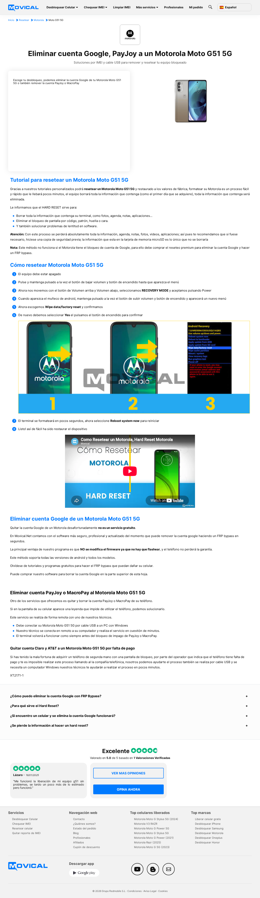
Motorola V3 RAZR (145, 823)
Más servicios (145, 7)
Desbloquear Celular (61, 7)
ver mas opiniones (128, 773)
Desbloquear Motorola (209, 833)
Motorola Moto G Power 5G (151, 828)
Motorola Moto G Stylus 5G (151, 833)
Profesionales (173, 7)
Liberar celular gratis (208, 819)
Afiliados (78, 842)
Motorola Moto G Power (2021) (154, 837)
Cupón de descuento (86, 847)
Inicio (11, 20)
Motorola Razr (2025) (147, 842)
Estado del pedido (84, 828)
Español (230, 7)
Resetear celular (22, 828)
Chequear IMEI (94, 7)
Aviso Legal (149, 891)
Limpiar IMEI (121, 7)
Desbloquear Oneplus (208, 837)
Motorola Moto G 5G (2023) (152, 847)
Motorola (39, 20)
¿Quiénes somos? (84, 823)
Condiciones (134, 891)
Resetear (24, 20)
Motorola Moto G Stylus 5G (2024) (156, 819)
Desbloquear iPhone (208, 823)
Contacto (79, 819)
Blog (76, 833)
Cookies (163, 891)
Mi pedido (196, 7)
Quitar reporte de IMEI (26, 833)
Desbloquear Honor (207, 842)
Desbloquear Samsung (209, 828)
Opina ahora (128, 789)
